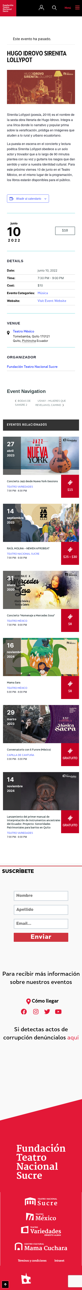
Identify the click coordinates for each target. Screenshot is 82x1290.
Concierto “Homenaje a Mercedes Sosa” (31, 616)
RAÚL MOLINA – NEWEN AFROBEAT (28, 548)
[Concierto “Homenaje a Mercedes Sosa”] (41, 590)
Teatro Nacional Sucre (23, 554)
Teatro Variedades (20, 487)
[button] (55, 8)
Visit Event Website (52, 301)
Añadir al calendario (28, 198)
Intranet (59, 1260)
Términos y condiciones (32, 1260)
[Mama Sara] (41, 657)
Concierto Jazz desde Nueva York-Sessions (32, 481)
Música (43, 293)
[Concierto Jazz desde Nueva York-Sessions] (41, 456)
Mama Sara (13, 683)
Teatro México (23, 331)
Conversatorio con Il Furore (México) (29, 750)
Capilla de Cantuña (20, 755)
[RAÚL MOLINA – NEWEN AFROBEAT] (41, 523)
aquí (73, 1038)
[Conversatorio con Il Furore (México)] (41, 724)
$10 (65, 230)
